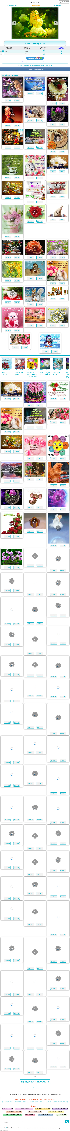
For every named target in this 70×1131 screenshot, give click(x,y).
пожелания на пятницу (60, 1112)
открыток (7, 1105)
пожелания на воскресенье (24, 1112)
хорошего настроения (45, 1118)
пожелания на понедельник (13, 1118)
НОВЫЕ (49, 1105)
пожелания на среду (34, 1115)
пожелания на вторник (55, 1115)
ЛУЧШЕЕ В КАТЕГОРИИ (21, 1105)
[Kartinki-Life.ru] (35, 2)
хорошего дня (30, 1118)
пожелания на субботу (42, 1112)
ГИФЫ (42, 1105)
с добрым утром (7, 1112)
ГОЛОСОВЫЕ (35, 5)
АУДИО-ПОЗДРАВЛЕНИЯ (60, 1105)
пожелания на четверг (14, 1115)
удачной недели (61, 1118)
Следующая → (58, 5)
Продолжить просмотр (35, 1085)
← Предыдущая (12, 5)
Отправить (31, 58)
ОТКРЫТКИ (34, 1105)
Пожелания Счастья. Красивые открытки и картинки (35, 65)
